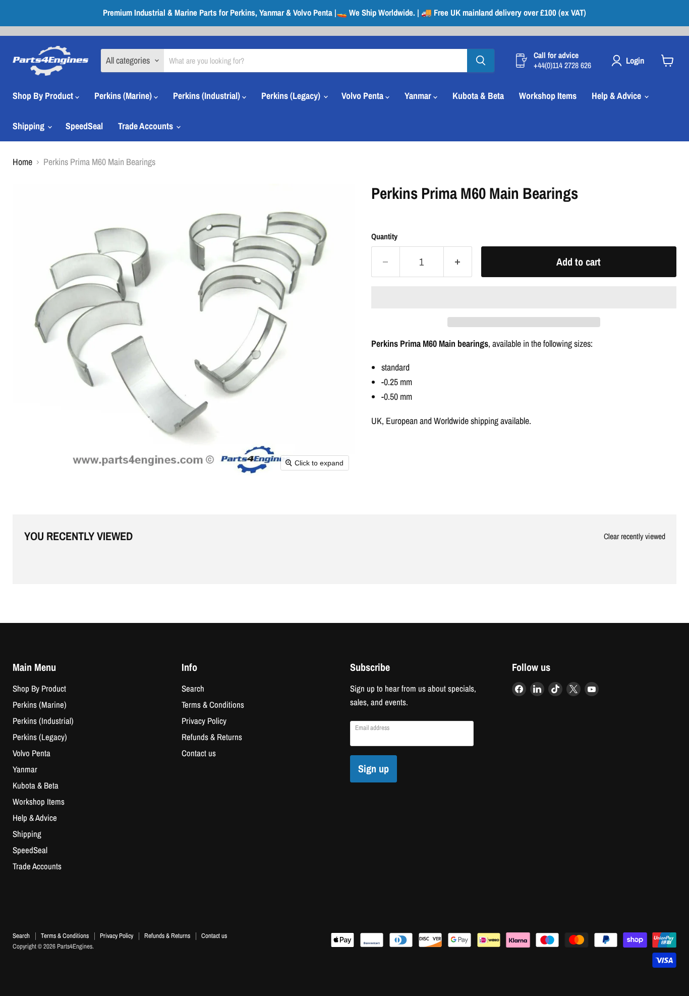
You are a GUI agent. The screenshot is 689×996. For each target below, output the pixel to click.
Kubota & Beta (478, 95)
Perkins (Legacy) (291, 95)
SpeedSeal (84, 126)
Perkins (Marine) (124, 95)
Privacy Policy (204, 720)
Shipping (29, 126)
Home (22, 162)
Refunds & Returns (212, 737)
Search (193, 688)
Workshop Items (548, 95)
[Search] (480, 60)
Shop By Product (44, 95)
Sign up (373, 768)
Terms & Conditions (213, 704)
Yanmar (419, 95)
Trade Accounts (146, 126)
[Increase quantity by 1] (458, 261)
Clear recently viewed (634, 536)
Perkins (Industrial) (207, 95)
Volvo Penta (363, 95)
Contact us (199, 753)
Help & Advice (617, 95)
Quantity (384, 236)
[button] (523, 297)
